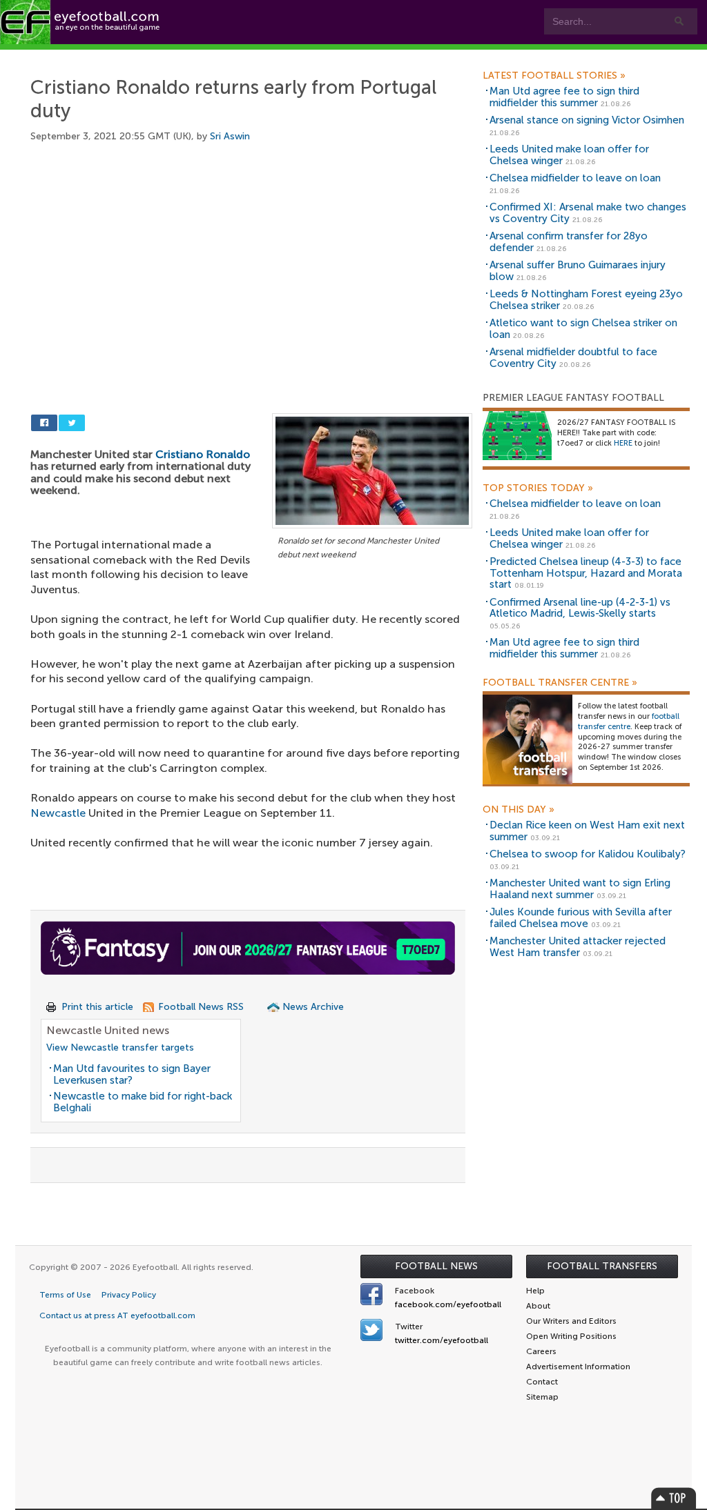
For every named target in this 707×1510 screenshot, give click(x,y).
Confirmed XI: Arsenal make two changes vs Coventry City (588, 213)
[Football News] (81, 22)
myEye (350, 56)
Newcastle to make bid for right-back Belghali (142, 1102)
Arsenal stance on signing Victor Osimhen (587, 120)
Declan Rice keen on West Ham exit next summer (587, 831)
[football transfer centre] (527, 739)
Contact (431, 56)
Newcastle (58, 812)
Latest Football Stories (554, 75)
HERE (623, 443)
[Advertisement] (251, 262)
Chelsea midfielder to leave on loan (575, 178)
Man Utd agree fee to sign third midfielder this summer (564, 97)
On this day (518, 809)
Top (674, 1498)
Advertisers (515, 56)
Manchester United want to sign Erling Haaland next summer (580, 889)
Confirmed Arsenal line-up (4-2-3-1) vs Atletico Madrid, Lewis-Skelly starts (580, 608)
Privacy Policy (128, 1295)
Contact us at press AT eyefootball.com (117, 1315)
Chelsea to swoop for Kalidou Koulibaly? (588, 854)
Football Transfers (602, 1266)
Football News (436, 1266)
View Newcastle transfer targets (120, 1047)
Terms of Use (65, 1295)
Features (200, 56)
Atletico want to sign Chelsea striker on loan (583, 329)
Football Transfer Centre (560, 682)
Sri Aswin (230, 136)
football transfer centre (628, 721)
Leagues (277, 56)
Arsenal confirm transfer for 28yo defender (569, 242)
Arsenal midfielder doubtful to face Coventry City (573, 358)
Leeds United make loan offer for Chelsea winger (569, 155)
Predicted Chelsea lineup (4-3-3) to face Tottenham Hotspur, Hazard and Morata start (586, 572)
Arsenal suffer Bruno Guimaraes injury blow (578, 271)
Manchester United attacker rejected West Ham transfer (578, 947)
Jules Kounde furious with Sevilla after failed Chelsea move (581, 918)
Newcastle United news (107, 1030)
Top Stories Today (538, 488)
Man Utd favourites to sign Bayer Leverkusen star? (132, 1074)
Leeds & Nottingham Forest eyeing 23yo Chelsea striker (586, 300)
